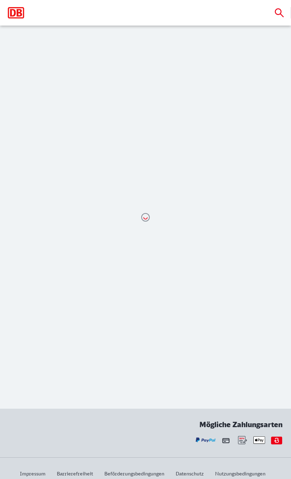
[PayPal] (206, 440)
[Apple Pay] (259, 440)
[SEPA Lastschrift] (242, 440)
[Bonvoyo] (276, 440)
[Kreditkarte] (225, 440)
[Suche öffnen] (279, 12)
